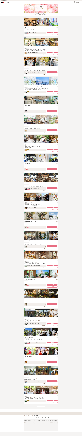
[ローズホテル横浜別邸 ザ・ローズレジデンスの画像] (41, 274)
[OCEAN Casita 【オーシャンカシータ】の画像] (41, 370)
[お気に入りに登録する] (57, 27)
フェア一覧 (52, 32)
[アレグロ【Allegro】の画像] (41, 293)
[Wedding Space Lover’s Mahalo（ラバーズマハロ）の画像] (41, 42)
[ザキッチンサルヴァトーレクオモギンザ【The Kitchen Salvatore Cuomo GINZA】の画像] (41, 177)
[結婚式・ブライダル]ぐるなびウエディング (27, 415)
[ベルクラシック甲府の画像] (41, 22)
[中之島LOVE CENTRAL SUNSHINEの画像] (41, 119)
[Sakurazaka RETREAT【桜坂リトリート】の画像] (41, 216)
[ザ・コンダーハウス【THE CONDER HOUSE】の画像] (41, 390)
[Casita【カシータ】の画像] (41, 235)
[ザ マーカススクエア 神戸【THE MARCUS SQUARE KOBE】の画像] (41, 81)
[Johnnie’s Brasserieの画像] (41, 100)
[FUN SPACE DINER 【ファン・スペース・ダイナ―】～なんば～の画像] (41, 255)
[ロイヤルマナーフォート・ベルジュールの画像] (41, 139)
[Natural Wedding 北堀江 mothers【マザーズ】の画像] (41, 313)
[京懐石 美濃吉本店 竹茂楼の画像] (41, 351)
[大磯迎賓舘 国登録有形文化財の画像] (41, 332)
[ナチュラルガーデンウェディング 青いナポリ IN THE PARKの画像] (41, 61)
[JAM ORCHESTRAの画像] (41, 158)
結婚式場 (32, 415)
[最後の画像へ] (57, 22)
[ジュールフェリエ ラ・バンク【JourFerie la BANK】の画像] (41, 197)
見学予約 (53, 34)
